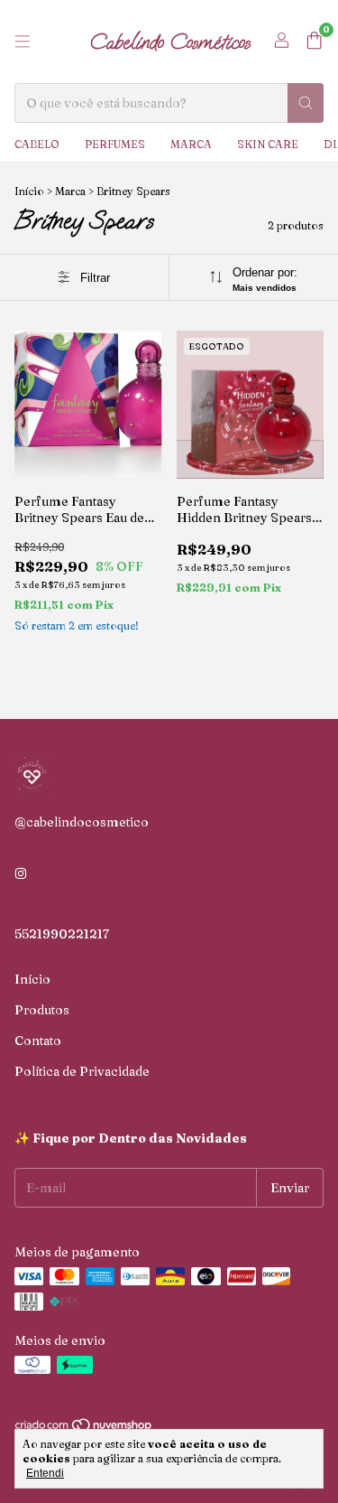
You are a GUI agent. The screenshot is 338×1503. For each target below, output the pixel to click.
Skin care (267, 144)
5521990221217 (61, 934)
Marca (191, 144)
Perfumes (115, 144)
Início (29, 191)
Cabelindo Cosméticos (169, 41)
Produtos (41, 1010)
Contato (37, 1040)
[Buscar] (306, 103)
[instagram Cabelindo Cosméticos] (20, 874)
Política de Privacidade (82, 1071)
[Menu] (22, 41)
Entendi (45, 1473)
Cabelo (36, 144)
